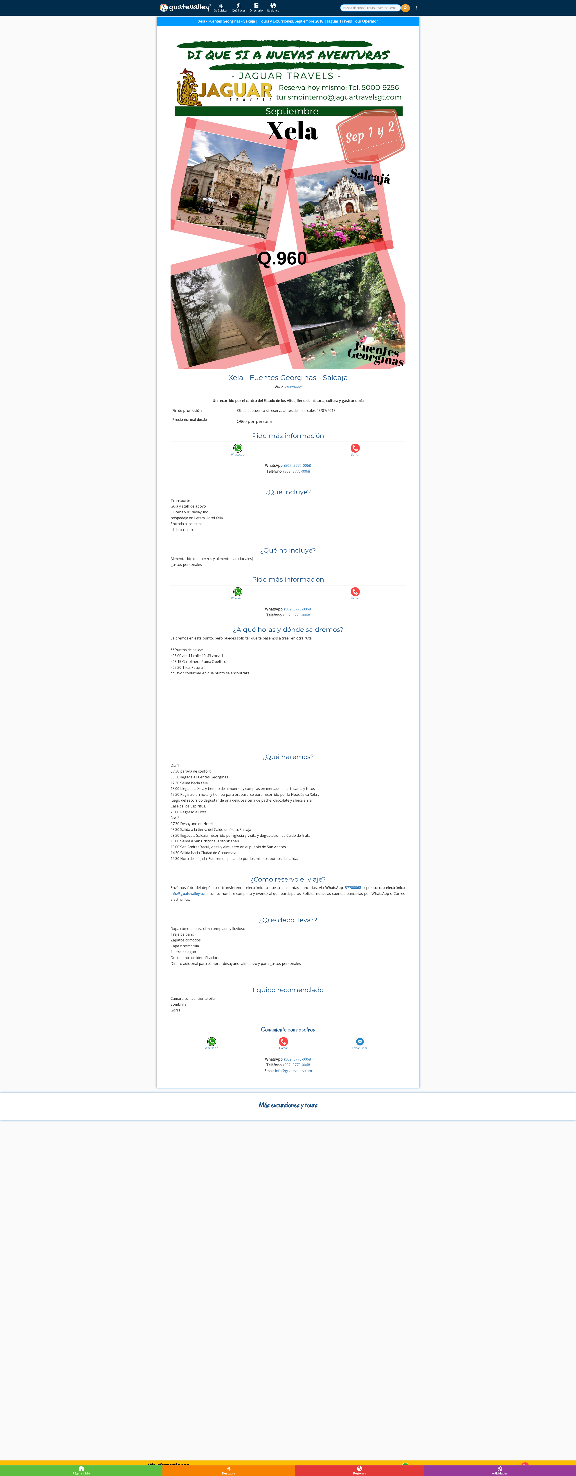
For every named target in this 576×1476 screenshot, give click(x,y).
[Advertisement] (288, 713)
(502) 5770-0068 (297, 465)
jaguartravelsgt (292, 386)
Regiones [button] (273, 10)
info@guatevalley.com (293, 1070)
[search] (370, 7)
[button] (416, 8)
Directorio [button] (256, 10)
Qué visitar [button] (220, 10)
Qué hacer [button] (238, 10)
